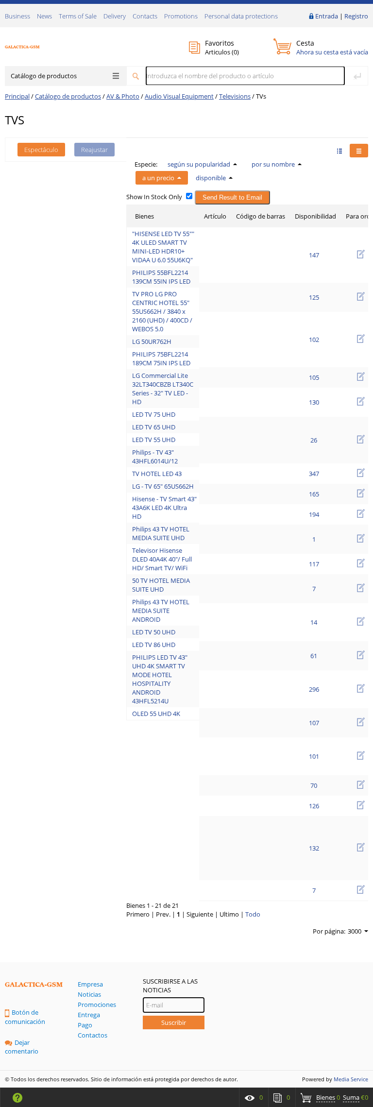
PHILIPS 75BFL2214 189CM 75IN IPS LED (161, 358)
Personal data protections (241, 16)
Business (17, 16)
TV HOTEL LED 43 (157, 473)
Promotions (181, 16)
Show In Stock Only (154, 196)
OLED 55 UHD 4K (156, 713)
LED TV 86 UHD (153, 644)
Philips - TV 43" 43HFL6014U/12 (155, 456)
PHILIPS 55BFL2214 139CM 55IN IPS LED (161, 277)
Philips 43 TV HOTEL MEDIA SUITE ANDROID (160, 610)
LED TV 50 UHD (153, 632)
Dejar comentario (21, 1047)
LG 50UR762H (151, 341)
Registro (356, 16)
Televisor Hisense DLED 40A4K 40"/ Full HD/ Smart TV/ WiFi (162, 559)
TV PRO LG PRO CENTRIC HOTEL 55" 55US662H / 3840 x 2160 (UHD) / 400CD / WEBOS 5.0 (162, 311)
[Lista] (359, 150)
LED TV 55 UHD (153, 439)
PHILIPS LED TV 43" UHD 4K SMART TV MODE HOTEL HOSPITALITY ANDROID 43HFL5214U (159, 679)
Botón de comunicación (25, 1017)
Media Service (351, 1079)
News (44, 16)
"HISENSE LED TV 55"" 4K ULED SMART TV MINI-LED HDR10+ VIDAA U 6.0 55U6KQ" (163, 246)
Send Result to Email (232, 197)
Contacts (145, 16)
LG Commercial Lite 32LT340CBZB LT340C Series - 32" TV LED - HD (162, 388)
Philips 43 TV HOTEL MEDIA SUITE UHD (160, 533)
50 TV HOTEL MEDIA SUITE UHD (161, 585)
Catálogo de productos (44, 75)
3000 (354, 931)
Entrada (326, 16)
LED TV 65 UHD (153, 427)
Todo (252, 914)
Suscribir (173, 1022)
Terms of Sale (78, 16)
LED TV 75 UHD (153, 414)
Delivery (114, 16)
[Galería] (339, 150)
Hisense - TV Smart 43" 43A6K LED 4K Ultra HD (164, 507)
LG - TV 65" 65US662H (163, 486)
